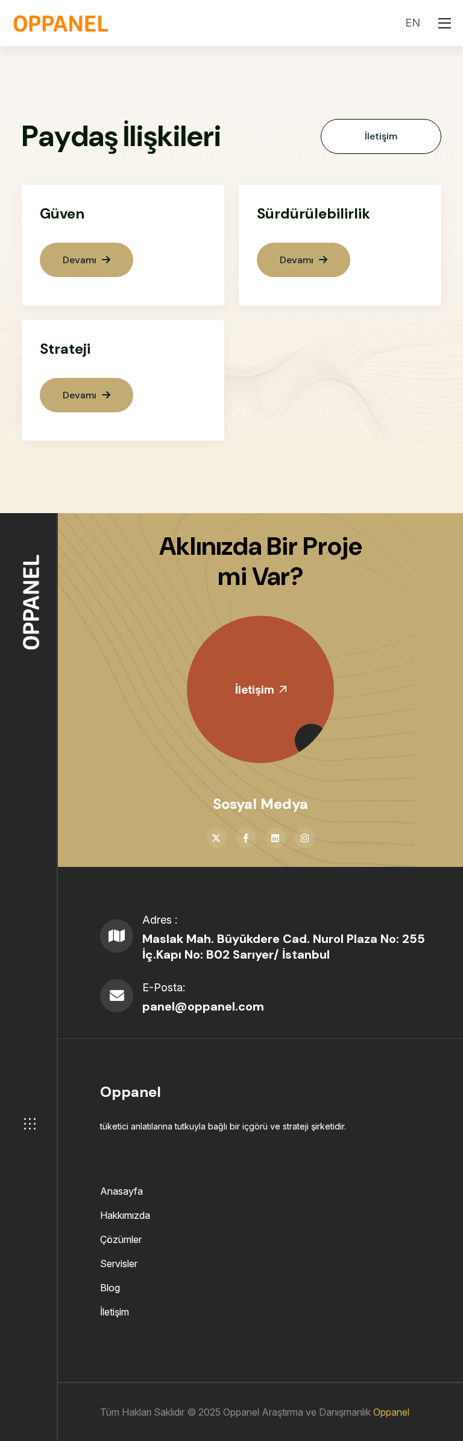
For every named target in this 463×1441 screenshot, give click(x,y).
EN (412, 22)
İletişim (381, 136)
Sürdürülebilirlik (313, 213)
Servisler (118, 1263)
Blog (110, 1288)
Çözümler (121, 1239)
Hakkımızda (125, 1215)
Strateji (65, 348)
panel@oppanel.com (203, 1006)
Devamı (81, 260)
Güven (62, 213)
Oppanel (391, 1412)
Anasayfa (121, 1191)
